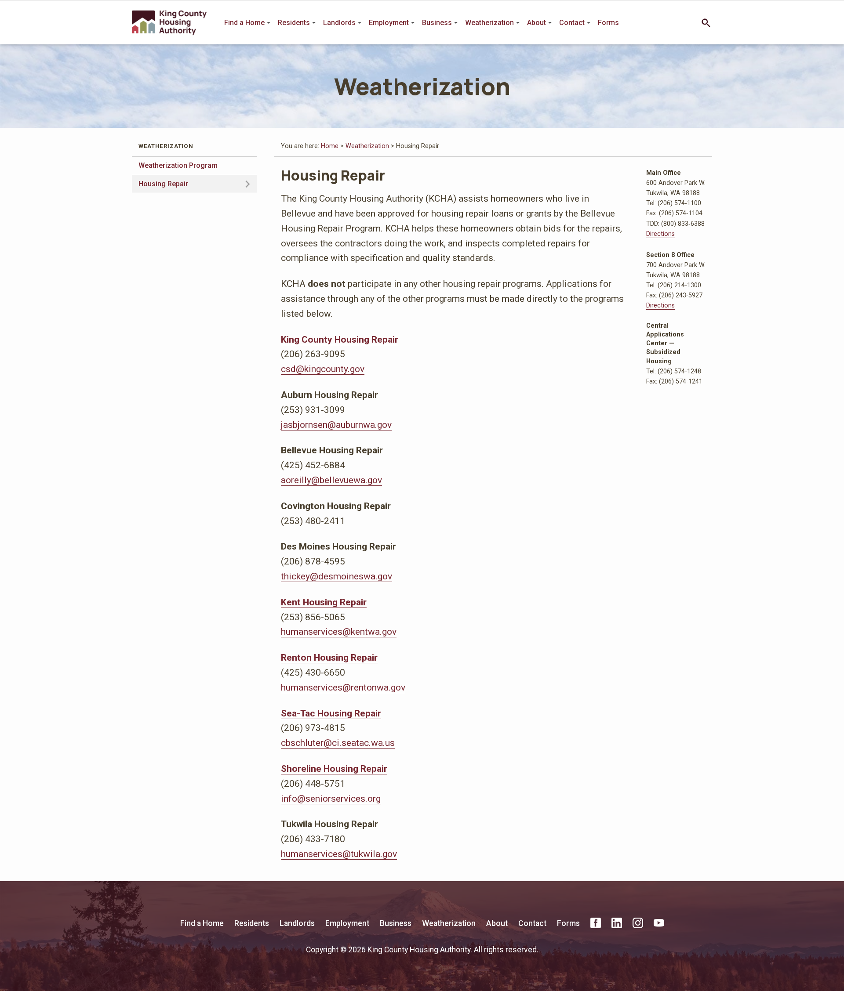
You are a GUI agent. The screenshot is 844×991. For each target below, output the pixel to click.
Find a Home (244, 22)
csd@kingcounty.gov (322, 368)
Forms (608, 22)
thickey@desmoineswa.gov (336, 576)
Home (329, 146)
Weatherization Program (178, 165)
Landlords (339, 22)
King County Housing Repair (339, 339)
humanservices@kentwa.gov (339, 631)
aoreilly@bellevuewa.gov (331, 479)
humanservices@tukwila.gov (339, 853)
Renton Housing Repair (329, 657)
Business (437, 22)
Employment (389, 22)
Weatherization (489, 22)
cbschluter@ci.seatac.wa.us (338, 742)
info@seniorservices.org (331, 798)
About (536, 22)
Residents (294, 22)
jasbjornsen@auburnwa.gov (336, 424)
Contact (572, 22)
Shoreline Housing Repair (334, 768)
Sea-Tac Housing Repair (331, 713)
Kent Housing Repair (324, 602)
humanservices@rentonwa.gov (343, 687)
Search (706, 23)
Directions (660, 234)
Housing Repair (163, 184)
